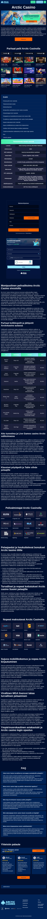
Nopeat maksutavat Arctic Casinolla (11, 122)
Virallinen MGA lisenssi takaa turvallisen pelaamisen (15, 128)
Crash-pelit (28, 53)
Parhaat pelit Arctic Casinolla (10, 101)
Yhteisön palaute (7, 137)
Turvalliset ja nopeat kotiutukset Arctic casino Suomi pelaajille (18, 119)
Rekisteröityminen (7, 107)
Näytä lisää (23, 877)
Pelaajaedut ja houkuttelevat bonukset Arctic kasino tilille (17, 116)
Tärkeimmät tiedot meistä (9, 104)
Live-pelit (17, 53)
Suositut (5, 53)
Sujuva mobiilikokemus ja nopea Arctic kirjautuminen (16, 125)
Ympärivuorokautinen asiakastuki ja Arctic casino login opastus (18, 131)
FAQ (4, 134)
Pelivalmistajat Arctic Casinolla (10, 113)
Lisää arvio (38, 850)
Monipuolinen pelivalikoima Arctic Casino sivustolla (15, 110)
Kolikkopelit (40, 53)
